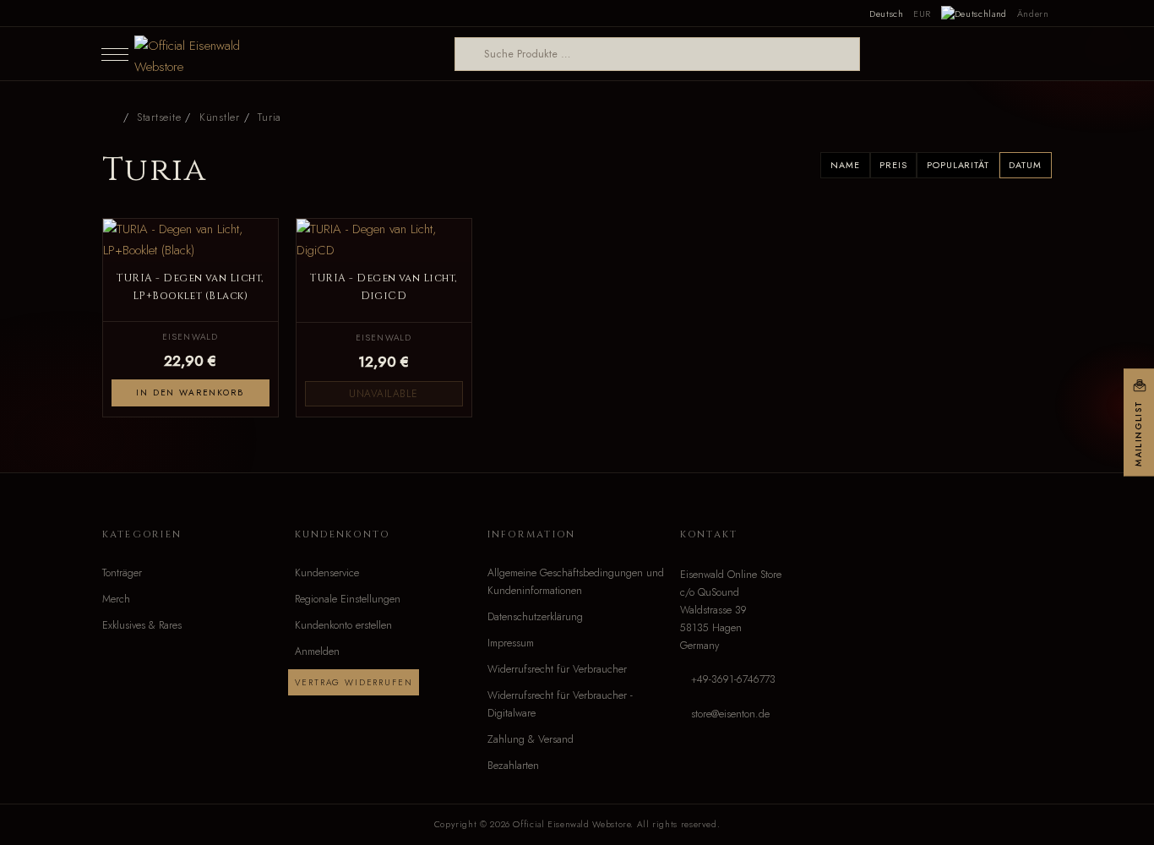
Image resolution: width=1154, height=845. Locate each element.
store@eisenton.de (730, 714)
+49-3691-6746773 (733, 679)
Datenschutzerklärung (535, 616)
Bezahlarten (513, 765)
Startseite (159, 117)
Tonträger (122, 573)
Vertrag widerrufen (353, 682)
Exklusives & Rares (142, 625)
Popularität (958, 165)
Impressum (510, 643)
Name (844, 165)
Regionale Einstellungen (347, 599)
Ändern (1033, 13)
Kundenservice (327, 573)
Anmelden (317, 651)
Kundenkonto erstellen (343, 625)
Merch (116, 599)
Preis (892, 165)
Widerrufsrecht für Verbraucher (557, 669)
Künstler (219, 117)
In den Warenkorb (189, 392)
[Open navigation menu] (115, 54)
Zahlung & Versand (530, 739)
